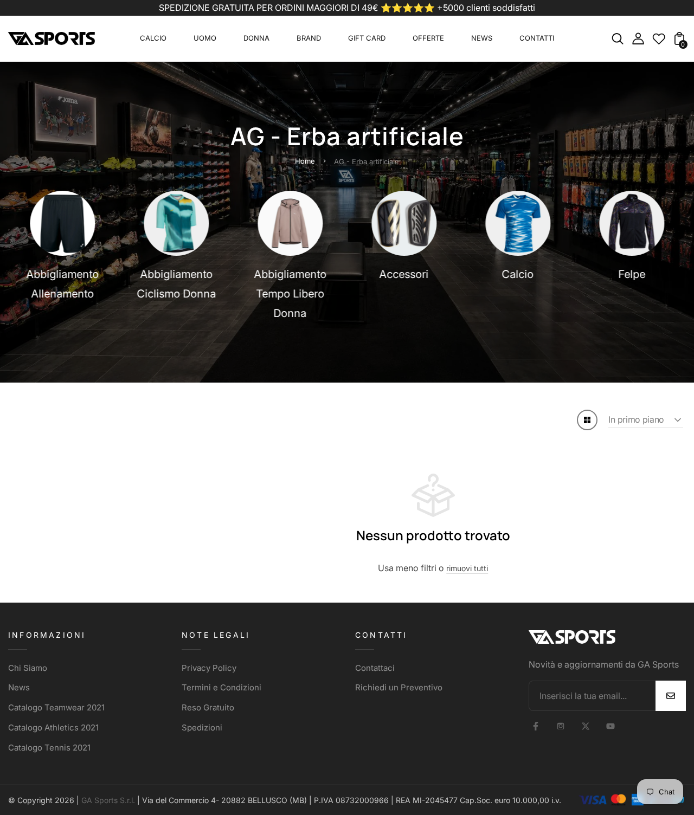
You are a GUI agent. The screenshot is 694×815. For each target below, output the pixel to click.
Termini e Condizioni (221, 687)
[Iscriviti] (671, 696)
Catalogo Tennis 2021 (49, 747)
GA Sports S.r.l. (108, 800)
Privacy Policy (209, 668)
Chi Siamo (27, 668)
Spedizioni (202, 727)
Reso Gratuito (208, 707)
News (19, 687)
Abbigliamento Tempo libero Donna (290, 294)
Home (305, 161)
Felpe (631, 274)
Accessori (404, 274)
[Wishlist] (658, 41)
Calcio (518, 274)
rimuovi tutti (467, 568)
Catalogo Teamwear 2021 (56, 707)
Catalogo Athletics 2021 (53, 727)
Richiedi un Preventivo (398, 687)
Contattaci (375, 668)
